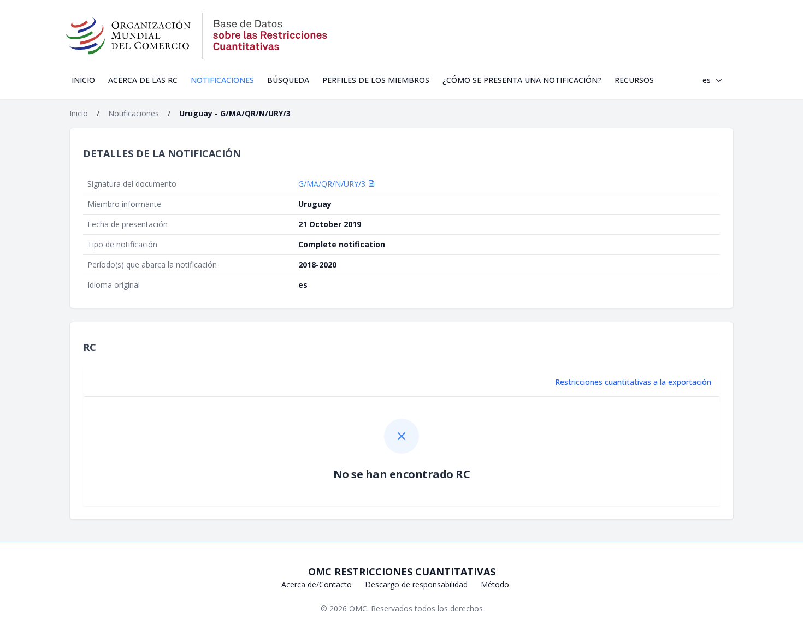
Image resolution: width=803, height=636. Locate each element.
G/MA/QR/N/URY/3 (333, 184)
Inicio (83, 80)
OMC (358, 608)
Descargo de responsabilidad (416, 584)
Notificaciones (222, 80)
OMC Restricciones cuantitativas (401, 571)
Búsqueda (288, 80)
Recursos (634, 80)
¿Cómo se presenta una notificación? (521, 80)
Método (495, 584)
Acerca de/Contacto (316, 584)
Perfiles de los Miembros (375, 80)
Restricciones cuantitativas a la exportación (633, 382)
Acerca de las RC (143, 80)
